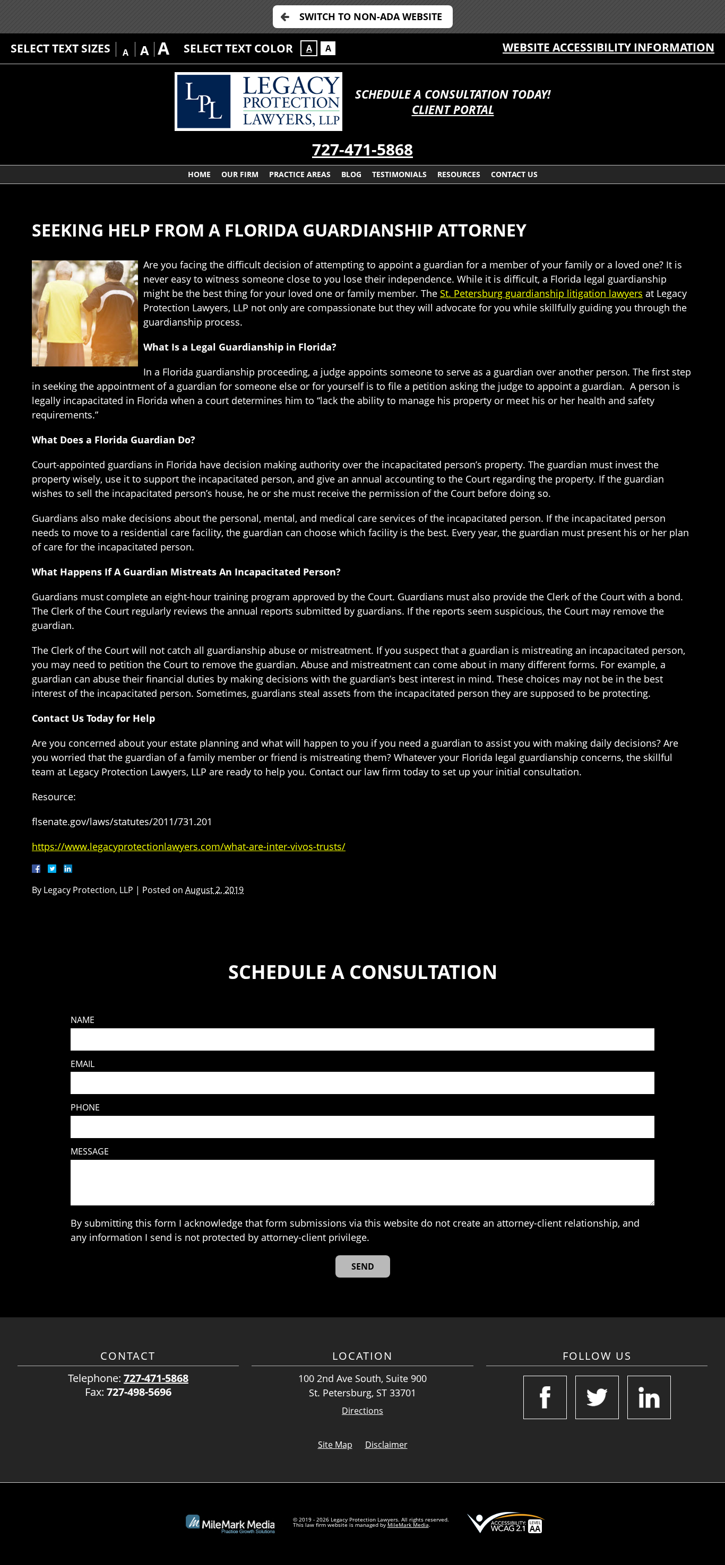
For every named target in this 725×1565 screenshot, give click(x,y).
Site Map (335, 1444)
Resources (458, 174)
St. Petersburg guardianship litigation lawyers (541, 293)
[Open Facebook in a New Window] (545, 1397)
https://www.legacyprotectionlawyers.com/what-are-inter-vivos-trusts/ (189, 846)
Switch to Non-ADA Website (370, 16)
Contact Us (514, 174)
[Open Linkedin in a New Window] (649, 1397)
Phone (85, 1107)
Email (82, 1064)
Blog (351, 174)
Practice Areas (300, 174)
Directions (362, 1411)
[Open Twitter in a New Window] (597, 1397)
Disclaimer (386, 1444)
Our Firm (239, 174)
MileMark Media (408, 1524)
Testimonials (399, 174)
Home (199, 174)
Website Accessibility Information (608, 47)
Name (82, 1020)
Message (90, 1151)
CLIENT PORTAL (453, 109)
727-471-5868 (362, 149)
